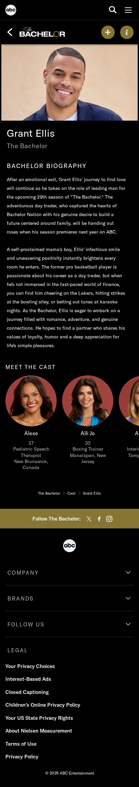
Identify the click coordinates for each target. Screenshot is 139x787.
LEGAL (17, 650)
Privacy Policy (21, 756)
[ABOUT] (127, 32)
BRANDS (20, 598)
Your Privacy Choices (30, 666)
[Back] (9, 32)
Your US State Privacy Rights (39, 718)
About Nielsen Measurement (38, 731)
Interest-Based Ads (28, 679)
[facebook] (99, 519)
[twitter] (89, 519)
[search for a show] (113, 9)
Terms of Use (20, 744)
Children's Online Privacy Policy (42, 705)
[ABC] (10, 11)
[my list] (108, 32)
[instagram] (109, 519)
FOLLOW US (26, 624)
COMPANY (23, 573)
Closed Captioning (27, 692)
